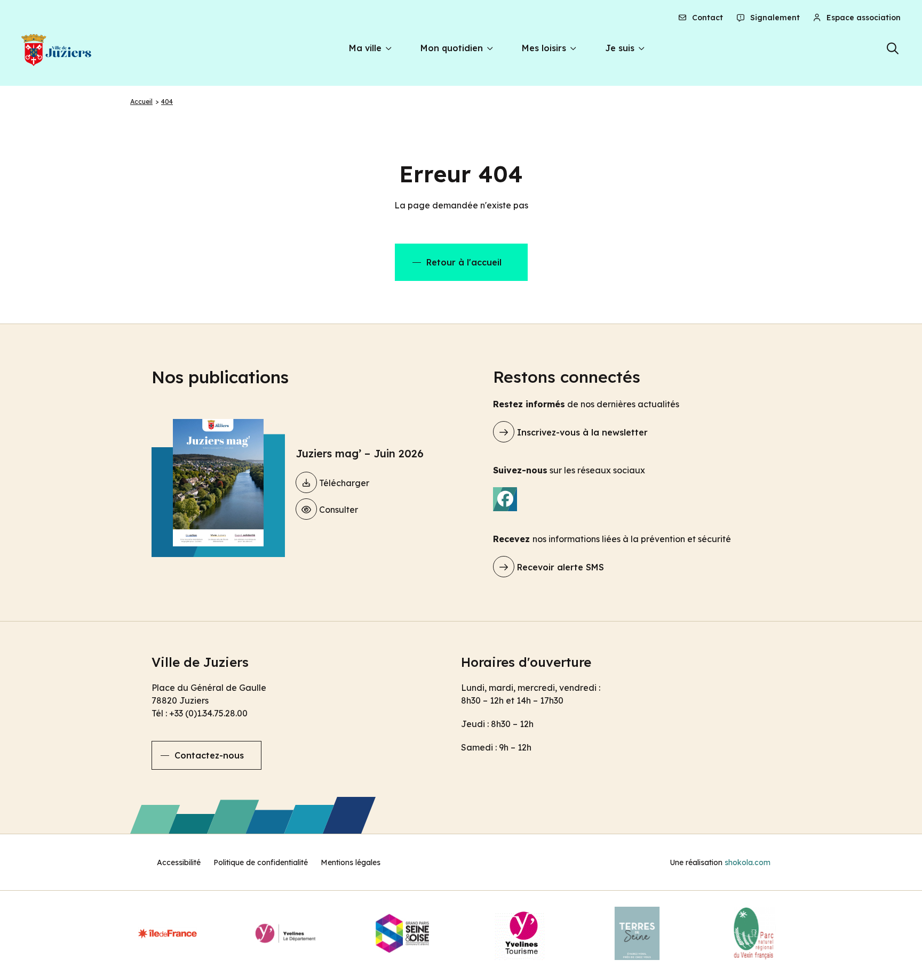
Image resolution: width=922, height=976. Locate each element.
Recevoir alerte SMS (559, 567)
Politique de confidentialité (260, 862)
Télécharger (343, 483)
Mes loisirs (544, 48)
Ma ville (365, 48)
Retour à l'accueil (464, 262)
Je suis (619, 48)
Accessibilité (179, 862)
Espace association (862, 17)
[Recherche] (893, 48)
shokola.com (747, 862)
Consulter (337, 509)
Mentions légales (350, 862)
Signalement (774, 17)
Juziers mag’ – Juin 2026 (360, 453)
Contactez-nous (209, 755)
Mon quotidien (451, 48)
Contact (706, 17)
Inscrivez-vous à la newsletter (581, 432)
